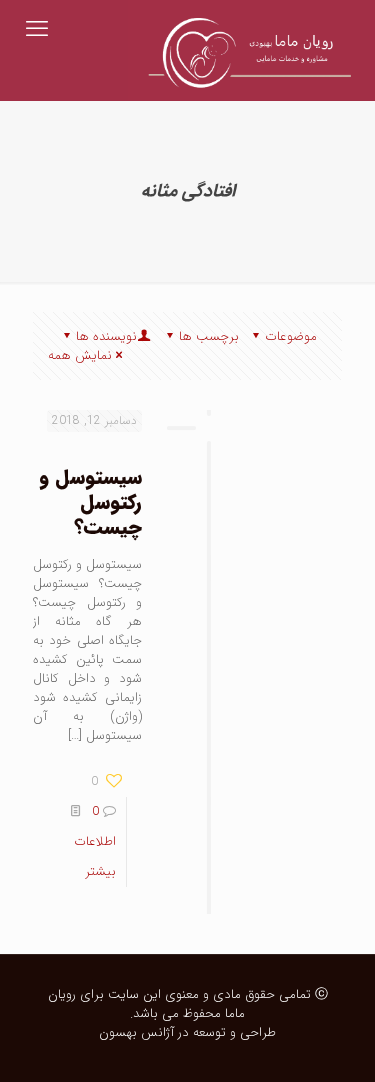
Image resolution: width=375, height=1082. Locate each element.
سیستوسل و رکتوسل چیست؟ (90, 502)
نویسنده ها (106, 336)
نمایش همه (80, 355)
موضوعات (291, 336)
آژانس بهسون (136, 1032)
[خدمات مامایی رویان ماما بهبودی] (244, 30)
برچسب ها (209, 336)
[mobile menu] (37, 30)
